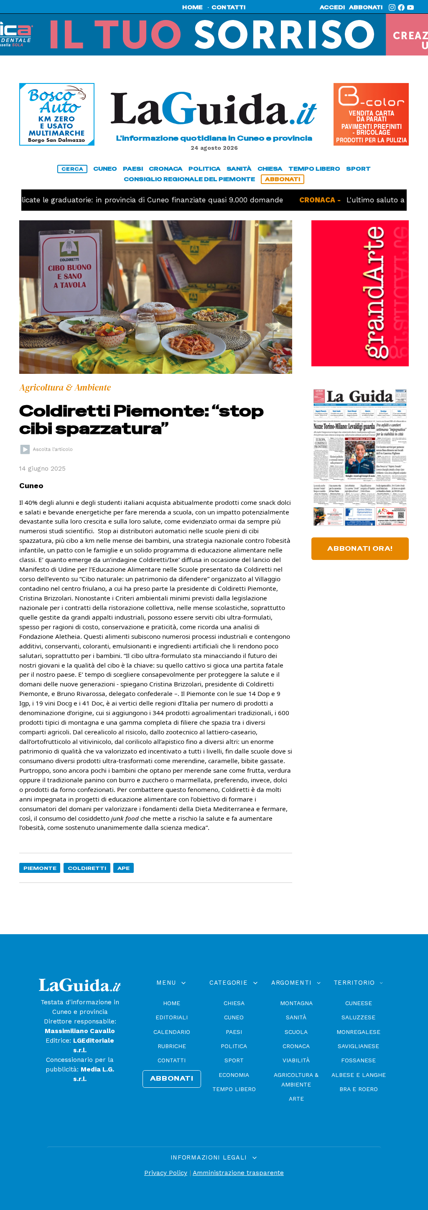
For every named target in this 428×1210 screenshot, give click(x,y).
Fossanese (358, 1060)
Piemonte (39, 868)
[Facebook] (401, 7)
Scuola (296, 1031)
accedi (332, 7)
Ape (123, 868)
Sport (234, 1060)
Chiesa (234, 1003)
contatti (228, 7)
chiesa (270, 168)
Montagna (296, 1003)
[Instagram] (392, 7)
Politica (234, 1046)
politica (205, 168)
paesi (133, 168)
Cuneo (234, 1017)
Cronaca (296, 1046)
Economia (234, 1074)
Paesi (234, 1031)
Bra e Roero (358, 1089)
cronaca (166, 168)
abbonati (365, 7)
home (192, 7)
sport (358, 168)
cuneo (105, 168)
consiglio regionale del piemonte (189, 179)
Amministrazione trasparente (238, 1173)
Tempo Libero (234, 1089)
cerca (72, 169)
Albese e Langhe (358, 1074)
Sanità (296, 1017)
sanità (239, 168)
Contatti (172, 1060)
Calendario (171, 1031)
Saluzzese (358, 1017)
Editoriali (171, 1017)
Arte (296, 1098)
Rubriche (172, 1046)
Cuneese (358, 1003)
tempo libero (314, 168)
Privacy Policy (165, 1173)
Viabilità (296, 1060)
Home (171, 1003)
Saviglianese (358, 1046)
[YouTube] (410, 7)
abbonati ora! (360, 548)
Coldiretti (87, 868)
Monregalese (358, 1031)
